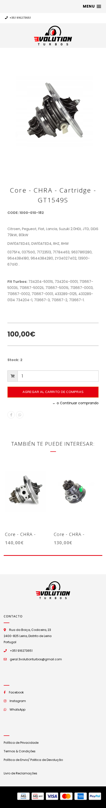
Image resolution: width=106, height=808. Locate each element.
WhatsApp (17, 709)
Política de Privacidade (21, 743)
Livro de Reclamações (20, 773)
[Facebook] (11, 414)
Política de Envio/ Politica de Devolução (33, 760)
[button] (92, 6)
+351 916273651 (20, 18)
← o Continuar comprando (75, 403)
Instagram (18, 701)
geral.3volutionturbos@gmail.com (36, 659)
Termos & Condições (19, 751)
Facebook (16, 692)
